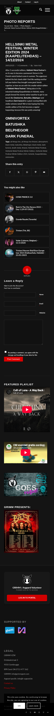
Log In (36, 2)
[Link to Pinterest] (43, 712)
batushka (18, 145)
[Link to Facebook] (26, 712)
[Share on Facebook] (10, 172)
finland (24, 148)
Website (42, 313)
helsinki (31, 154)
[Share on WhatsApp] (27, 172)
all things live (15, 142)
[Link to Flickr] (48, 712)
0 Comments (23, 65)
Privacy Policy (9, 688)
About (19, 2)
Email (41, 305)
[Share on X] (18, 172)
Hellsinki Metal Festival (37, 148)
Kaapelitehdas (41, 154)
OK (19, 706)
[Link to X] (30, 712)
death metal (16, 148)
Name (41, 296)
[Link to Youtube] (35, 712)
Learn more (33, 706)
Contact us (8, 683)
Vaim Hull (37, 65)
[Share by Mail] (44, 172)
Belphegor (27, 145)
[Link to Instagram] (39, 712)
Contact (28, 2)
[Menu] (46, 10)
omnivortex (9, 157)
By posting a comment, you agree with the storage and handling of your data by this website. (23, 355)
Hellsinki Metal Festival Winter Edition (20, 151)
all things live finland (29, 142)
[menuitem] (19, 2)
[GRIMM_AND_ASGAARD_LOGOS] (22, 10)
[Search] (39, 10)
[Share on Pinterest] (35, 172)
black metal (36, 145)
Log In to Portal (27, 598)
